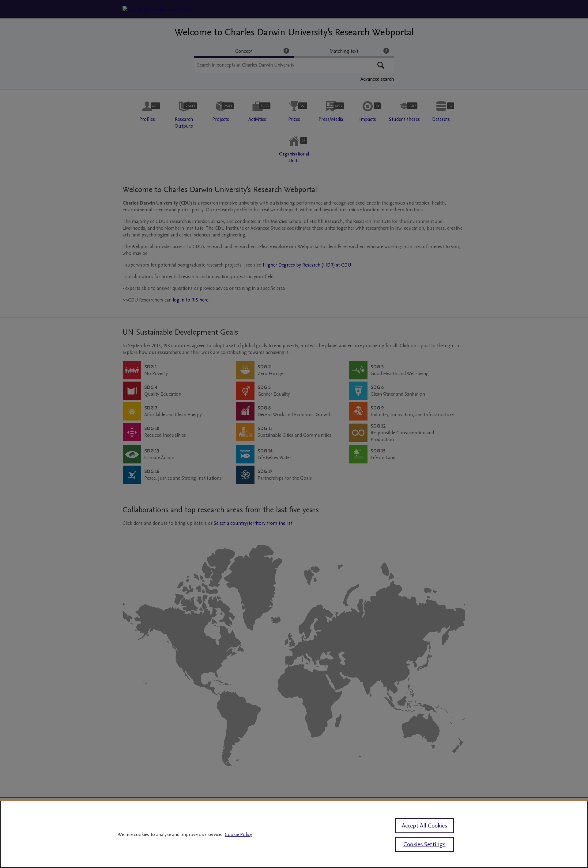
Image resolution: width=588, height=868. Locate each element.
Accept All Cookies (424, 826)
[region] (294, 834)
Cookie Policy (238, 834)
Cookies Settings (424, 844)
